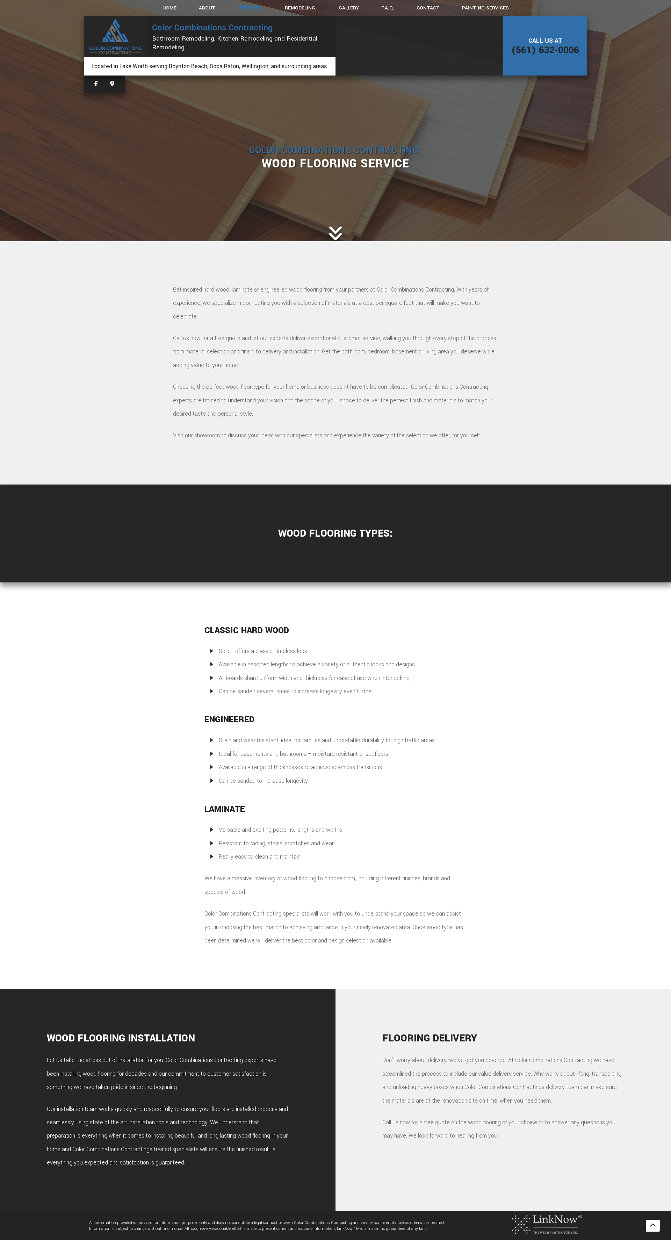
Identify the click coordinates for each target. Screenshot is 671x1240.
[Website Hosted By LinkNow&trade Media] (547, 1224)
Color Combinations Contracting (212, 28)
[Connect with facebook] (96, 84)
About (207, 8)
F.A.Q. (387, 8)
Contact (428, 8)
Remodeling (300, 8)
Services (250, 8)
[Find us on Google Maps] (112, 84)
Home (169, 8)
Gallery (349, 8)
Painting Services (485, 8)
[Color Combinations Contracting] (115, 36)
